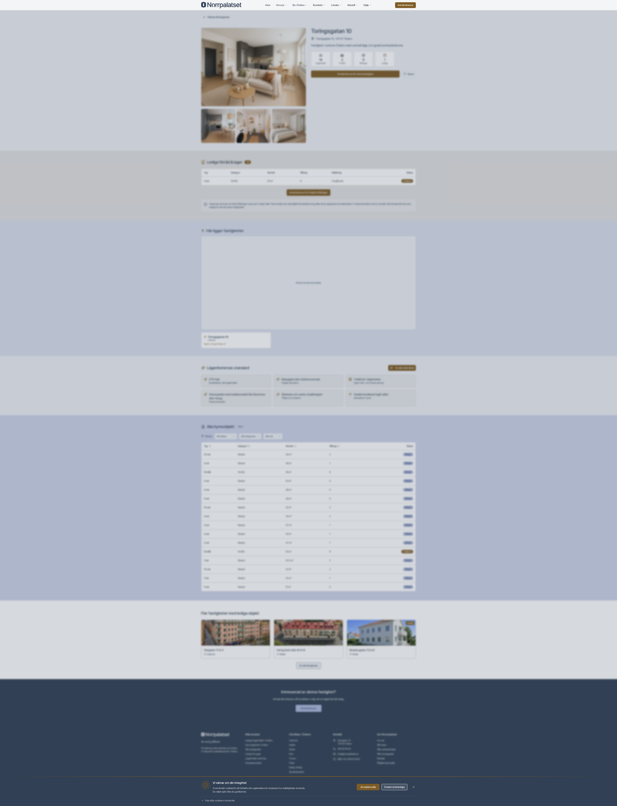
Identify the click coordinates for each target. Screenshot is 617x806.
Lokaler (335, 5)
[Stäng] (413, 787)
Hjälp (366, 5)
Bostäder (318, 5)
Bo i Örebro (299, 5)
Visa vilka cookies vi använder (220, 800)
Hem (267, 5)
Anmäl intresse (405, 5)
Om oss (280, 5)
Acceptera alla (368, 787)
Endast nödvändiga (394, 787)
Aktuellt (351, 5)
